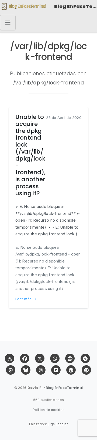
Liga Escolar (58, 424)
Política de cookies (49, 410)
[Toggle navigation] (8, 22)
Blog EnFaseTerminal (75, 6)
